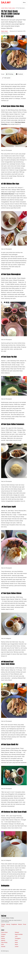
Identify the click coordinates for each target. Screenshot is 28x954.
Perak (16, 940)
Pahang (3, 938)
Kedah (16, 942)
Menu (24, 2)
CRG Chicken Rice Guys (7, 193)
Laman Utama (4, 8)
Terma (2, 926)
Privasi (24, 924)
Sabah (16, 944)
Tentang (3, 924)
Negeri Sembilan (19, 934)
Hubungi (8, 924)
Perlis (2, 944)
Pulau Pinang (4, 942)
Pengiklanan (14, 924)
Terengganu (18, 938)
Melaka (3, 936)
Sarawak (3, 946)
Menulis (20, 924)
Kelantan (3, 940)
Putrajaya (3, 934)
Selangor (17, 932)
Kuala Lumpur (12, 8)
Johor (16, 936)
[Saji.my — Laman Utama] (6, 2)
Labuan (16, 946)
